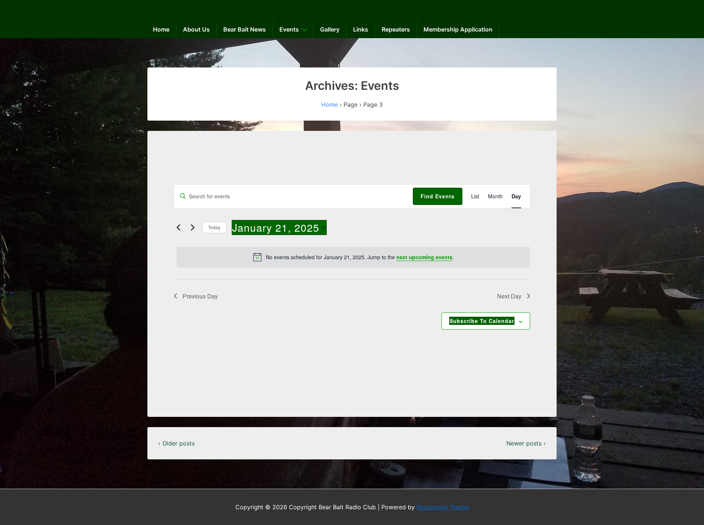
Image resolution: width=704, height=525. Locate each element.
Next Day (509, 296)
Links (360, 29)
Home (161, 29)
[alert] (353, 257)
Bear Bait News (244, 29)
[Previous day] (178, 227)
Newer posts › (526, 443)
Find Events (438, 196)
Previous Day (200, 296)
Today (214, 227)
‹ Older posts (176, 443)
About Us (196, 29)
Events (289, 29)
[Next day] (192, 227)
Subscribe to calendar (482, 320)
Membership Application (457, 29)
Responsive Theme (443, 507)
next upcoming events (424, 257)
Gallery (330, 29)
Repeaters (396, 29)
